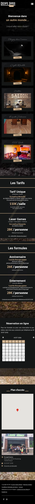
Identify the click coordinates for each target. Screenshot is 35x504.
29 (20, 356)
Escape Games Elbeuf (16, 484)
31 (3, 359)
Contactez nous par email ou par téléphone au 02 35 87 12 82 (17, 299)
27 (13, 356)
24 (3, 356)
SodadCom (4, 492)
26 (10, 356)
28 (16, 356)
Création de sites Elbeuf (23, 489)
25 (7, 356)
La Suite (17, 57)
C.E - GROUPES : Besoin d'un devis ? (17, 236)
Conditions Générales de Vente (10, 487)
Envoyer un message (10, 466)
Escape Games (8, 3)
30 (23, 356)
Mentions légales (27, 484)
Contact (21, 487)
